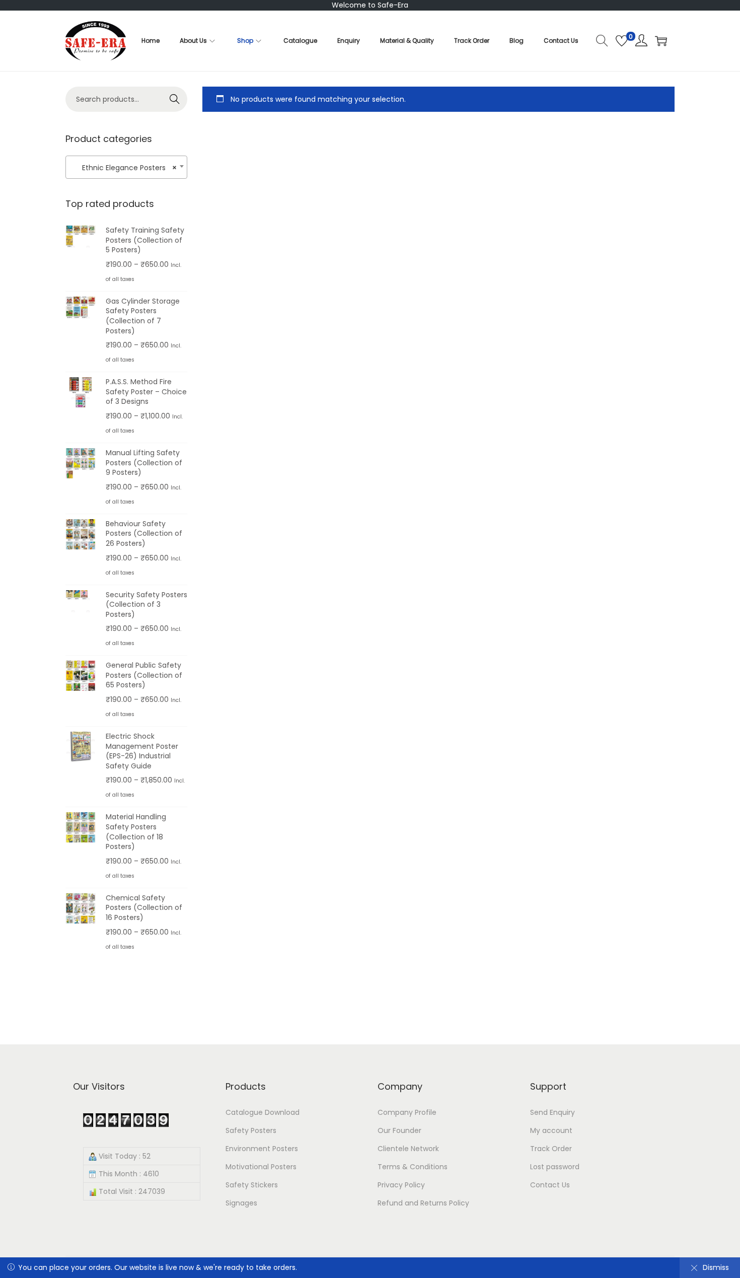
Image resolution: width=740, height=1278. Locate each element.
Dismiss (716, 1267)
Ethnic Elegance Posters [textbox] (123, 168)
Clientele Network (408, 1149)
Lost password (554, 1167)
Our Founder (399, 1130)
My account (551, 1130)
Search (175, 99)
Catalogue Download (263, 1112)
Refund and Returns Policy (423, 1203)
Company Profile (407, 1112)
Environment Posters (262, 1149)
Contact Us (550, 1185)
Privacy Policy (401, 1185)
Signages (241, 1203)
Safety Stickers (252, 1185)
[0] (622, 41)
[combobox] (126, 167)
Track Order (551, 1149)
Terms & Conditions (413, 1167)
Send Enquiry (552, 1112)
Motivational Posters (261, 1167)
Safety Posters (251, 1130)
